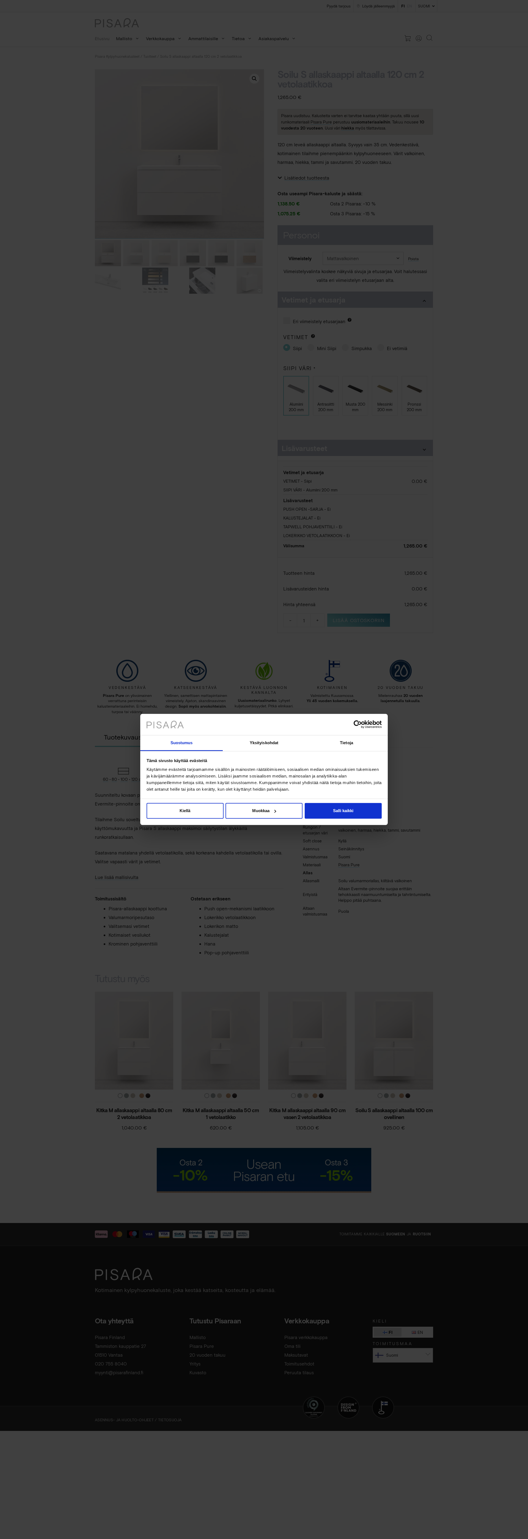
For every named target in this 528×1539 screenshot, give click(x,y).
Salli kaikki (343, 810)
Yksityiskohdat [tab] (264, 742)
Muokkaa (261, 810)
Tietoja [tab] (346, 742)
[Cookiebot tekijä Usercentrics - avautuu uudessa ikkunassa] (358, 724)
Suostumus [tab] (181, 742)
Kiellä (185, 810)
